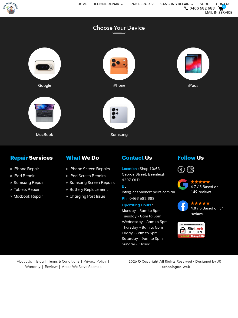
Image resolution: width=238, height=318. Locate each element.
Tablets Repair (27, 189)
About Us (24, 261)
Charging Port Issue (87, 196)
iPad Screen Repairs (87, 175)
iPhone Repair (106, 4)
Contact (224, 4)
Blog (40, 261)
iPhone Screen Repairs (89, 168)
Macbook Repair (28, 196)
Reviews (51, 266)
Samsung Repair (174, 4)
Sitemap (95, 266)
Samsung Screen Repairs (92, 182)
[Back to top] (229, 298)
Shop (204, 4)
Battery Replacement (88, 189)
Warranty (32, 266)
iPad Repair (140, 4)
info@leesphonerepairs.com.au (148, 191)
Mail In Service (218, 12)
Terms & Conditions (63, 261)
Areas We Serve (74, 266)
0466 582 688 (142, 198)
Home (82, 4)
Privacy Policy (95, 261)
